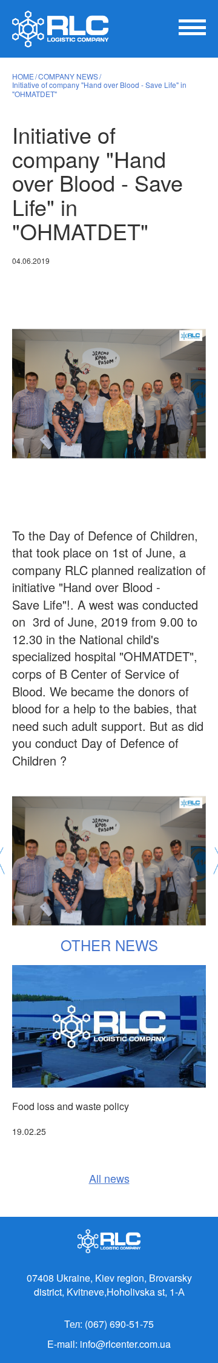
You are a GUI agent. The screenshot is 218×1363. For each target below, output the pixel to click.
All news (109, 1178)
